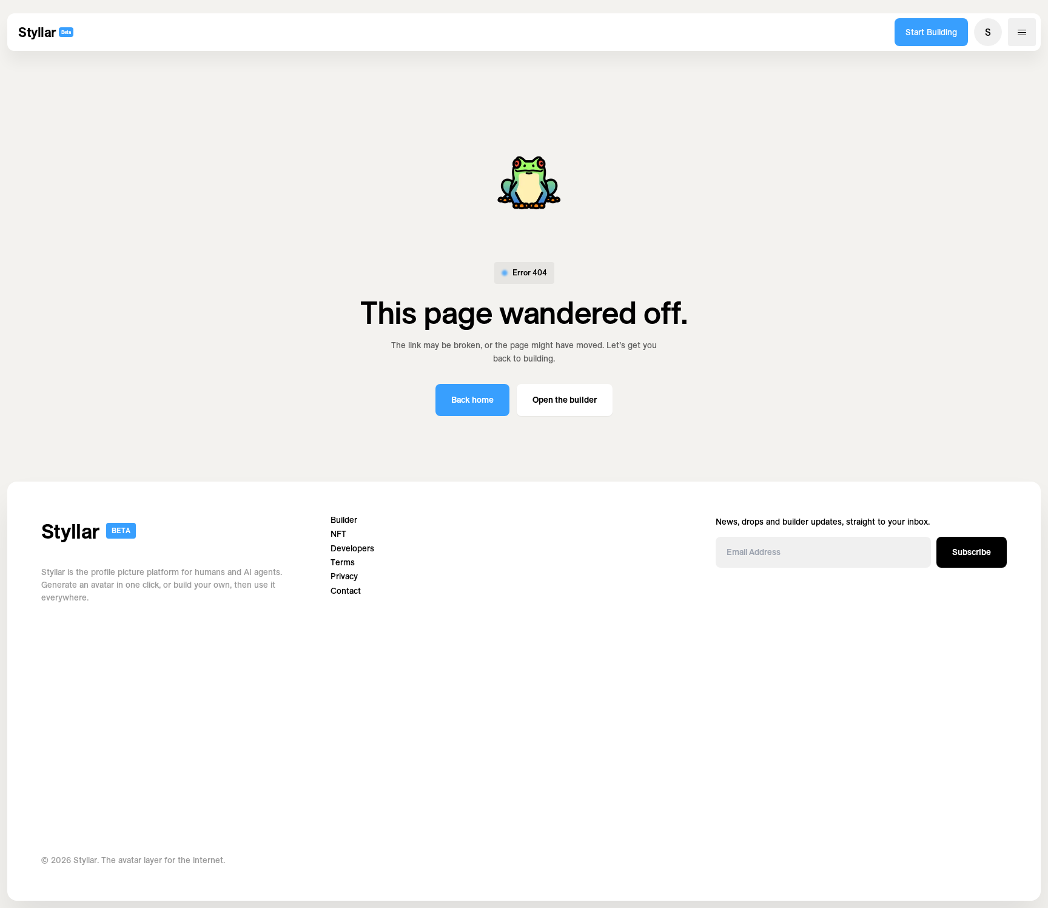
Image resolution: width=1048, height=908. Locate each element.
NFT (338, 534)
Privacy (344, 576)
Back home (472, 399)
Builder (344, 520)
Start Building (931, 32)
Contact (346, 591)
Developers (352, 548)
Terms (343, 562)
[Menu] (1022, 32)
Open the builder (564, 399)
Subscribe (971, 551)
